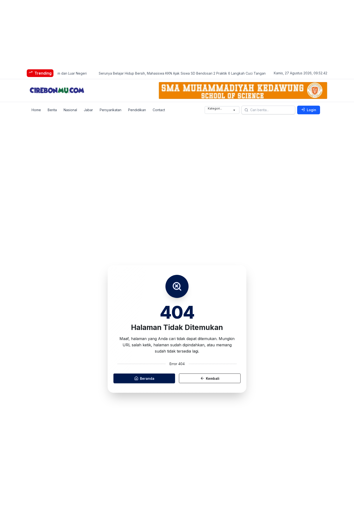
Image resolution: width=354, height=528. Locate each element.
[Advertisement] (144, 33)
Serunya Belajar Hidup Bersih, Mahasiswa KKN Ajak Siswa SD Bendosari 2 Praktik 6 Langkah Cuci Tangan (176, 73)
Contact (159, 110)
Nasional (70, 110)
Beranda (147, 378)
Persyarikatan (110, 110)
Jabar (88, 110)
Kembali (212, 378)
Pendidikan (137, 110)
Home (36, 110)
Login (311, 110)
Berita (52, 110)
